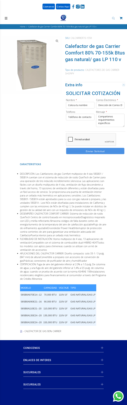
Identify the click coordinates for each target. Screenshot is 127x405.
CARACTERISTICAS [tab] (30, 164)
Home (22, 26)
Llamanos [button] (48, 6)
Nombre (71, 100)
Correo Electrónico (107, 100)
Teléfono (70, 111)
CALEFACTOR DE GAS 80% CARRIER (42, 331)
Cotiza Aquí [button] (63, 6)
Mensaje (101, 111)
